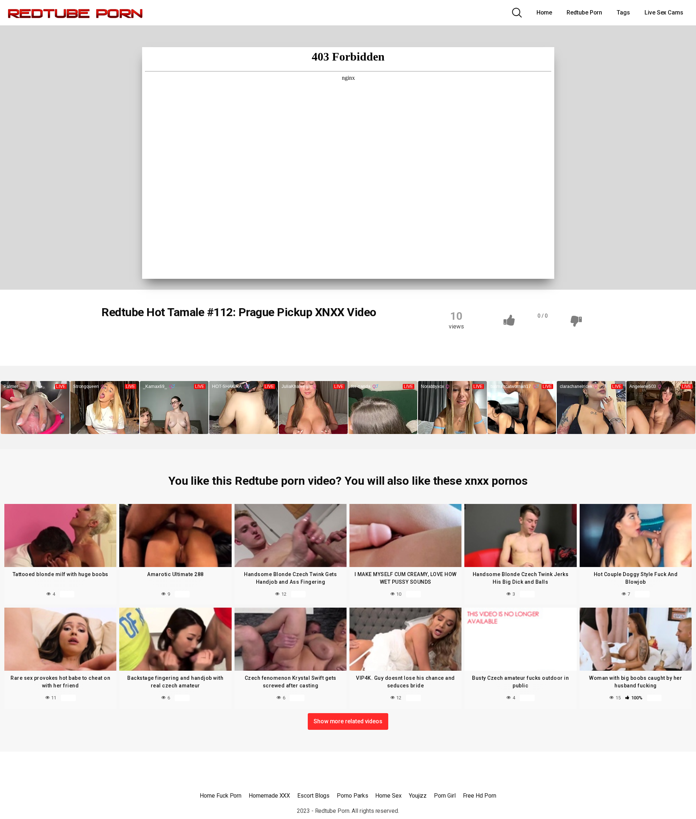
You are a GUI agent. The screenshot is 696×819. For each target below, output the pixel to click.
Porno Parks (352, 795)
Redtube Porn (584, 12)
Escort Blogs (313, 795)
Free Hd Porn (479, 795)
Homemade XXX (269, 795)
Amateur (151, 337)
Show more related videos (348, 721)
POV (319, 337)
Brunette (221, 337)
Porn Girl (444, 795)
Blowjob (186, 337)
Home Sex (388, 795)
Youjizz (418, 795)
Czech (118, 337)
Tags (623, 12)
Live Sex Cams (664, 12)
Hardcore (288, 337)
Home (544, 12)
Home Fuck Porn (220, 795)
